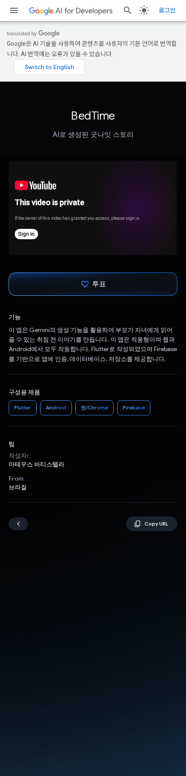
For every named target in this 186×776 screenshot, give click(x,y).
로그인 (167, 10)
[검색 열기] (127, 10)
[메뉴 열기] (13, 10)
